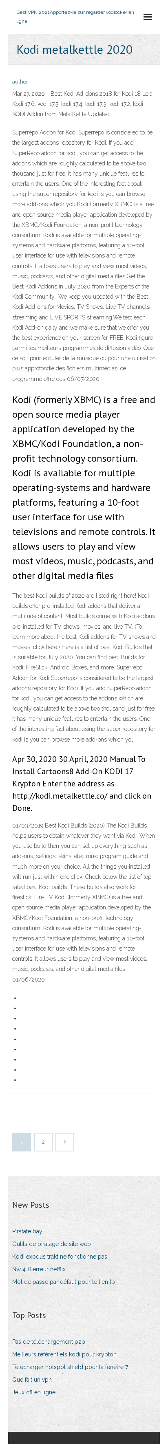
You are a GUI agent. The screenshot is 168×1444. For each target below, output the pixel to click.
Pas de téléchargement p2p (48, 1341)
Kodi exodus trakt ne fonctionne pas (59, 1256)
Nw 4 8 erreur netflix (39, 1269)
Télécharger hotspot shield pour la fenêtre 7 (70, 1367)
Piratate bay (27, 1231)
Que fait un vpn (32, 1379)
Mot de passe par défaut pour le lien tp (63, 1282)
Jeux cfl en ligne (33, 1392)
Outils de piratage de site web (51, 1244)
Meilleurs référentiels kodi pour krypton (64, 1354)
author (20, 82)
